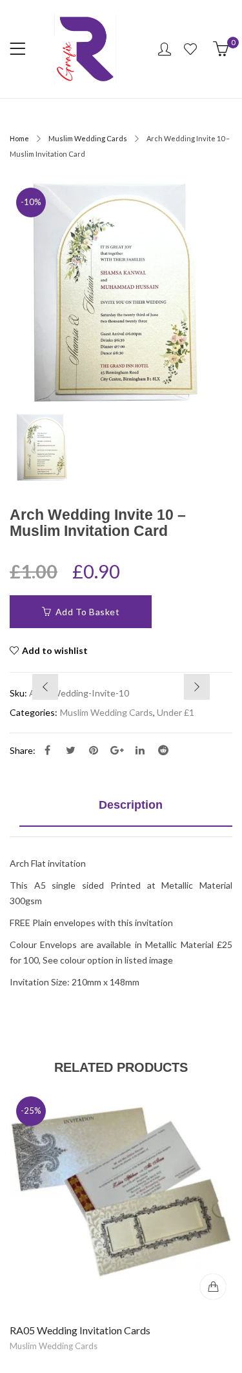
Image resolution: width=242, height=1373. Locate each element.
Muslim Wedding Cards (87, 138)
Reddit (163, 750)
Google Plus (116, 750)
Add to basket (87, 611)
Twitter (70, 750)
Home (19, 138)
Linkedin (140, 750)
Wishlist (192, 49)
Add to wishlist (55, 650)
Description (131, 804)
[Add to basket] (213, 1286)
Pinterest (93, 750)
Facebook (47, 750)
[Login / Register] (164, 49)
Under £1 (175, 712)
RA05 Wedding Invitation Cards (80, 1330)
